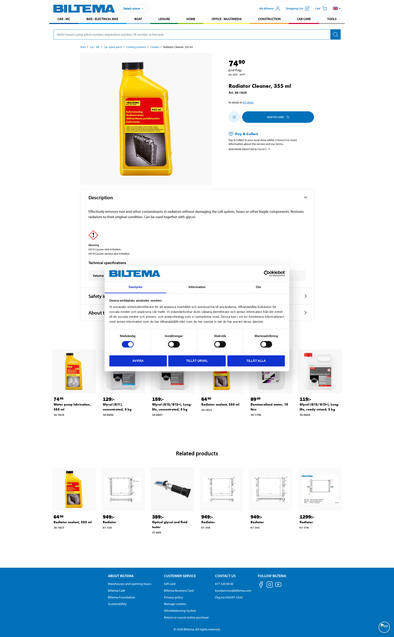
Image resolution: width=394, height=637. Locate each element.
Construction (269, 19)
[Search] (335, 34)
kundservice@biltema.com (233, 590)
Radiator (109, 522)
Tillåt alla (256, 360)
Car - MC (63, 19)
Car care (304, 19)
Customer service (180, 575)
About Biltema (121, 575)
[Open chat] (384, 627)
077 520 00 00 (224, 584)
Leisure (164, 19)
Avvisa (138, 360)
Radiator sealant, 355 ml (220, 404)
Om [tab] (258, 287)
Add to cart (275, 117)
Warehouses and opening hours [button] (129, 584)
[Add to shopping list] (234, 117)
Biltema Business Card (179, 590)
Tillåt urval (197, 360)
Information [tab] (197, 287)
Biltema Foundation (121, 597)
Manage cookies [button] (175, 604)
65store (248, 102)
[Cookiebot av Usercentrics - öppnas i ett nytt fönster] (267, 273)
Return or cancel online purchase (186, 617)
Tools (332, 19)
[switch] (174, 344)
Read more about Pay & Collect (248, 148)
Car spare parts (113, 47)
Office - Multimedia (227, 19)
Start (83, 47)
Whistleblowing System (180, 611)
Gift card (169, 584)
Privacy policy (173, 597)
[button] (337, 8)
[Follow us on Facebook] (261, 585)
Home (190, 19)
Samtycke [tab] (135, 287)
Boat (138, 19)
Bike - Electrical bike (102, 19)
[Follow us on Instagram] (269, 585)
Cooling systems (136, 47)
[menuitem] (63, 19)
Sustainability (117, 604)
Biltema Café (116, 590)
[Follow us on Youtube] (278, 586)
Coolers (154, 47)
